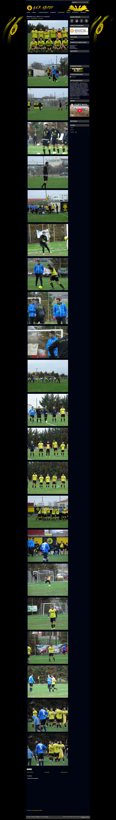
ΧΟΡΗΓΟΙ (68, 12)
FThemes (68, 816)
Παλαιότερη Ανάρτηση (64, 772)
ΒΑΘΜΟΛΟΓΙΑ (53, 12)
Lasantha (77, 816)
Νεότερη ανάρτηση (30, 772)
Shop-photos (75, 12)
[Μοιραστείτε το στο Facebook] (31, 769)
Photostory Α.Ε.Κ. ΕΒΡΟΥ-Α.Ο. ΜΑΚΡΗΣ (38, 16)
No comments (40, 18)
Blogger (46, 816)
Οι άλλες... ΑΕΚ (74, 132)
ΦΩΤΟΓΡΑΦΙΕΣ (34, 18)
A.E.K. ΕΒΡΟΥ (37, 816)
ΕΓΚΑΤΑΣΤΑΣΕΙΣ (61, 12)
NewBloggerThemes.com (85, 817)
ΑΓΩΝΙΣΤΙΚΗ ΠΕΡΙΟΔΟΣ (44, 12)
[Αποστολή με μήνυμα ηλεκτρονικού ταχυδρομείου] (27, 769)
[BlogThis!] (28, 769)
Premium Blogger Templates (84, 816)
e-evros (72, 127)
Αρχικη (28, 12)
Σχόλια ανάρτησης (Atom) (37, 810)
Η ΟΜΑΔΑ (34, 12)
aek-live (72, 129)
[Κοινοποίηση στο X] (30, 769)
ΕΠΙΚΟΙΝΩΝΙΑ (83, 12)
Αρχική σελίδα (47, 772)
